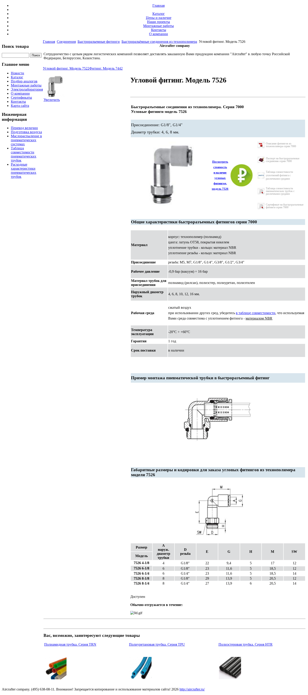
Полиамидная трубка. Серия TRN (70, 644)
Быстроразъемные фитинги (99, 41)
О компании (158, 34)
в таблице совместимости (255, 313)
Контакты (158, 30)
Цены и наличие (158, 18)
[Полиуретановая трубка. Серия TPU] (140, 678)
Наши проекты (158, 22)
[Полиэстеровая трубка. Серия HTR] (229, 678)
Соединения (66, 41)
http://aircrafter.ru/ (192, 689)
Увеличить (52, 100)
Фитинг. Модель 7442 (106, 68)
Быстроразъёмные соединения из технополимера (159, 41)
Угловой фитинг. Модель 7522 (66, 68)
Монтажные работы (158, 26)
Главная (158, 5)
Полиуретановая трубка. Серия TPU (157, 644)
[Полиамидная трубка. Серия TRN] (55, 678)
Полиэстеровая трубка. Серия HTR (245, 644)
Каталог (158, 14)
